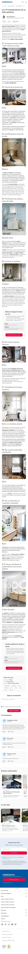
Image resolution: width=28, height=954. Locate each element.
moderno (19, 62)
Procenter (3, 901)
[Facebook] (5, 924)
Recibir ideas (14, 852)
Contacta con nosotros (5, 921)
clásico (9, 233)
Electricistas (3, 904)
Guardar (16, 21)
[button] (14, 891)
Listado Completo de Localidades (8, 907)
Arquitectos (3, 906)
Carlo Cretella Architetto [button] (8, 103)
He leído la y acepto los (13, 858)
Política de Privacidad (13, 857)
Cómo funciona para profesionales (8, 914)
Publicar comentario (14, 710)
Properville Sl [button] (6, 605)
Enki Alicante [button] (6, 477)
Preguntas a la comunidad (6, 899)
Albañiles (3, 905)
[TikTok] (15, 924)
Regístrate (3, 913)
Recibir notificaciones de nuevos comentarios (11, 706)
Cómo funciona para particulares (8, 911)
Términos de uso (6, 858)
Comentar (12, 731)
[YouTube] (12, 924)
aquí (22, 864)
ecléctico (15, 477)
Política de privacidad (7, 934)
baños (15, 62)
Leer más (15, 796)
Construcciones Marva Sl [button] (8, 62)
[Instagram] (2, 924)
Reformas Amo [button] (6, 419)
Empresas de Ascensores (6, 895)
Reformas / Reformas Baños (13, 683)
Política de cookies (6, 937)
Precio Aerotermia (5, 893)
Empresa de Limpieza (5, 896)
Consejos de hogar (9, 681)
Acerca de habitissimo (5, 917)
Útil (5, 731)
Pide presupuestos (14, 951)
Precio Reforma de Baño (6, 892)
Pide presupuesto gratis (14, 668)
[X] (9, 924)
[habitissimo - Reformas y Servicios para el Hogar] (6, 2)
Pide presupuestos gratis (14, 335)
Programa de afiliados (5, 920)
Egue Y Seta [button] (5, 360)
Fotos (2, 900)
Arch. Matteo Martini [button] (7, 539)
